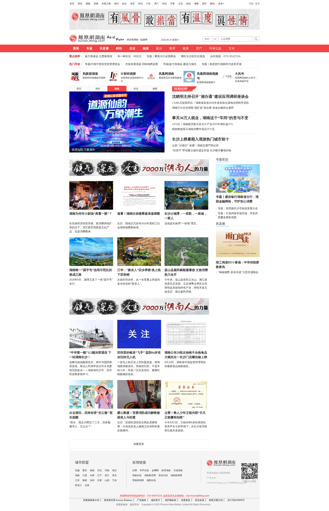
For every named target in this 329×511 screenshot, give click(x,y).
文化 (180, 3)
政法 (159, 48)
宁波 (114, 480)
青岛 (114, 475)
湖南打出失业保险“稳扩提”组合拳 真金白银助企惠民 (203, 107)
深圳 (92, 480)
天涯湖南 (178, 470)
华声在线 (144, 470)
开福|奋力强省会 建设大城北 (179, 64)
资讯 (80, 3)
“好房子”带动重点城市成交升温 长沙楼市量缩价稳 (201, 150)
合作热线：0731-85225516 (225, 56)
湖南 (77, 475)
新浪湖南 (166, 470)
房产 (156, 3)
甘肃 (99, 480)
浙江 (107, 475)
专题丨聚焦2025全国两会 (161, 56)
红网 (134, 470)
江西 (84, 475)
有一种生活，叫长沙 (129, 56)
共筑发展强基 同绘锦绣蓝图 (141, 64)
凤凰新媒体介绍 (91, 500)
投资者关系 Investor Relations (118, 500)
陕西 (84, 480)
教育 (172, 48)
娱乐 (124, 3)
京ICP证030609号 (236, 500)
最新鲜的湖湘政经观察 (94, 77)
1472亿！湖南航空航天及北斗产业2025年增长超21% (202, 124)
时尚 (140, 3)
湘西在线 (151, 480)
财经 (116, 3)
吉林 (92, 475)
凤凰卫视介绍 (216, 500)
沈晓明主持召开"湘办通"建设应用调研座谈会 (210, 96)
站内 (207, 39)
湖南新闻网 (176, 475)
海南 (92, 470)
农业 (132, 48)
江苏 (77, 480)
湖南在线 (136, 475)
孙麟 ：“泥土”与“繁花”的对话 (90, 149)
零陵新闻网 (138, 480)
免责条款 (185, 500)
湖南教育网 (150, 475)
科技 (164, 3)
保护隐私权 (170, 500)
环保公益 (215, 48)
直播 (96, 3)
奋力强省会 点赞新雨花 (98, 56)
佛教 (196, 3)
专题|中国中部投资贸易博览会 (102, 64)
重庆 (84, 470)
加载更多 (138, 444)
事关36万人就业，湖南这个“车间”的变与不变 (210, 118)
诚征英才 (155, 500)
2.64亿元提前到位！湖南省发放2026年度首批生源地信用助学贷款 (210, 102)
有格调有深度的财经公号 (132, 79)
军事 (172, 3)
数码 (212, 3)
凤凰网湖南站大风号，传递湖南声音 (246, 79)
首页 (72, 3)
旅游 (188, 3)
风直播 (104, 48)
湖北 (114, 470)
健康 (186, 48)
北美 (87, 485)
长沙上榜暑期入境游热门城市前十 (200, 139)
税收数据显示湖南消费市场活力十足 (193, 129)
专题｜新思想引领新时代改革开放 (222, 64)
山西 (107, 480)
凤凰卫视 (106, 3)
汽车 (148, 3)
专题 (89, 48)
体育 (132, 3)
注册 (251, 3)
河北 (99, 470)
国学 (204, 3)
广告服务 (141, 500)
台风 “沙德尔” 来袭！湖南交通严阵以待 (195, 145)
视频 (88, 3)
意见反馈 (199, 500)
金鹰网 (155, 470)
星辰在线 (163, 475)
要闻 (76, 48)
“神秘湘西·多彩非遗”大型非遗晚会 (238, 272)
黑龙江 (78, 485)
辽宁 (99, 475)
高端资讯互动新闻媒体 (170, 77)
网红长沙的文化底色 (193, 56)
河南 (107, 470)
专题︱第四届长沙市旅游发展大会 (238, 208)
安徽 (77, 470)
